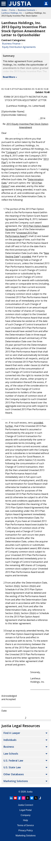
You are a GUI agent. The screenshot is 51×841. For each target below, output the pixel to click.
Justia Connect (25, 805)
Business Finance (11, 43)
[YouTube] (15, 798)
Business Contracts (26, 10)
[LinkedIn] (11, 798)
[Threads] (27, 798)
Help (25, 820)
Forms (12, 10)
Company (25, 815)
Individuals (9, 740)
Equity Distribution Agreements (19, 47)
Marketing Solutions (15, 781)
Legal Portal (25, 810)
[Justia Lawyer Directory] (40, 798)
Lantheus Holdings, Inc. (12, 13)
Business (8, 746)
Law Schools (10, 753)
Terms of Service (25, 825)
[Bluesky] (31, 798)
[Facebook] (19, 798)
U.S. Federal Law (13, 760)
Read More (9, 77)
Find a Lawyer (11, 733)
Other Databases (13, 774)
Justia (4, 10)
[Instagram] (23, 798)
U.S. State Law (12, 767)
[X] (36, 798)
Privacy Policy (25, 830)
